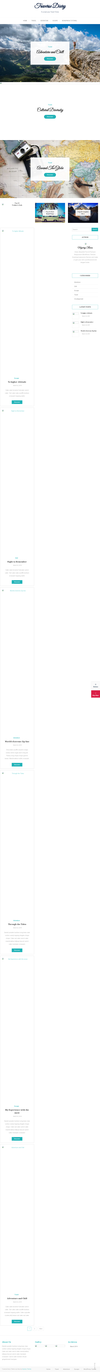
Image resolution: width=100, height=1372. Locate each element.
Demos (95, 687)
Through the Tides (17, 924)
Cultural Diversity (50, 110)
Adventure (44, 20)
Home (25, 20)
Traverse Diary (49, 6)
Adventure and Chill (50, 52)
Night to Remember (17, 561)
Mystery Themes (26, 1369)
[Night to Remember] (75, 324)
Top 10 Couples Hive (83, 213)
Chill (16, 558)
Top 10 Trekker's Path (17, 204)
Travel (33, 20)
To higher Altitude (17, 382)
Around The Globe (50, 168)
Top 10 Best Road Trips (50, 213)
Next (40, 1328)
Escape (55, 20)
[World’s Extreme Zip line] (75, 333)
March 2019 (74, 1346)
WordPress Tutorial (69, 20)
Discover (50, 59)
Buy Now (96, 695)
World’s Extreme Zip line (17, 741)
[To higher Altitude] (75, 315)
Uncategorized (78, 299)
